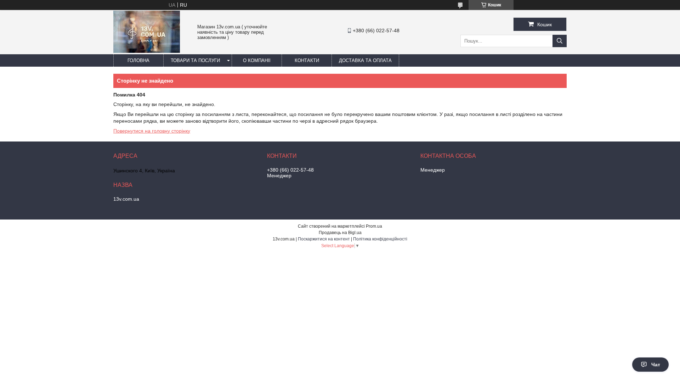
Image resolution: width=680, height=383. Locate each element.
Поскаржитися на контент (324, 239)
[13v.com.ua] (146, 51)
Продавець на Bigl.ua (340, 232)
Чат (655, 364)
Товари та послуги (195, 60)
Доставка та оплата (365, 60)
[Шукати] (559, 41)
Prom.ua (374, 226)
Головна (138, 60)
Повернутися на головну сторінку (151, 131)
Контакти (307, 60)
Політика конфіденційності (380, 239)
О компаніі (257, 60)
